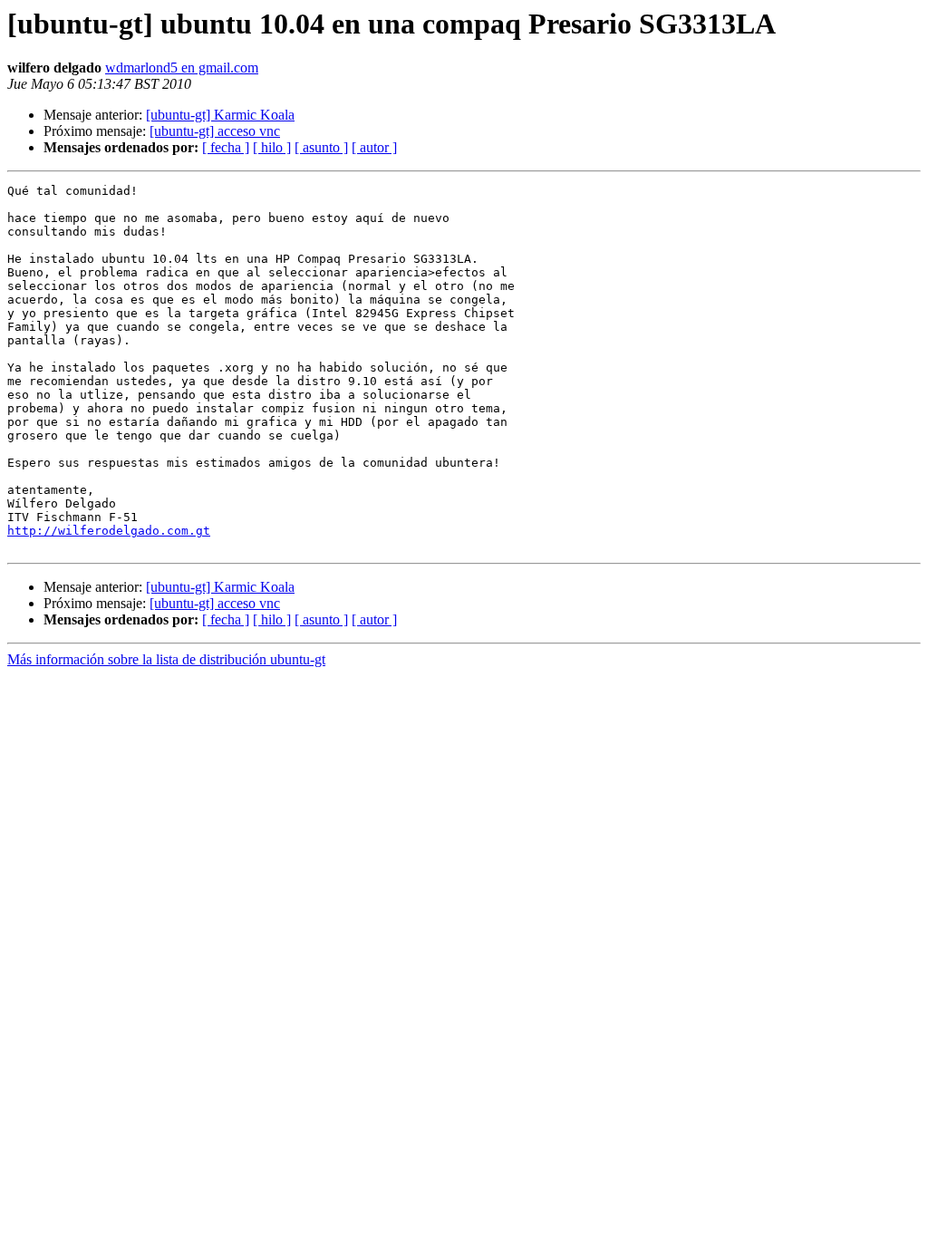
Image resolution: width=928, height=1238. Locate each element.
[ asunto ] (321, 147)
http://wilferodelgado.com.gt (108, 530)
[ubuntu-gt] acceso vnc (215, 131)
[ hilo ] (272, 147)
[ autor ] (374, 147)
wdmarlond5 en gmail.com (181, 67)
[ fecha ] (225, 147)
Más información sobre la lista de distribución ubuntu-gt (166, 659)
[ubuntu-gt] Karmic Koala (220, 114)
